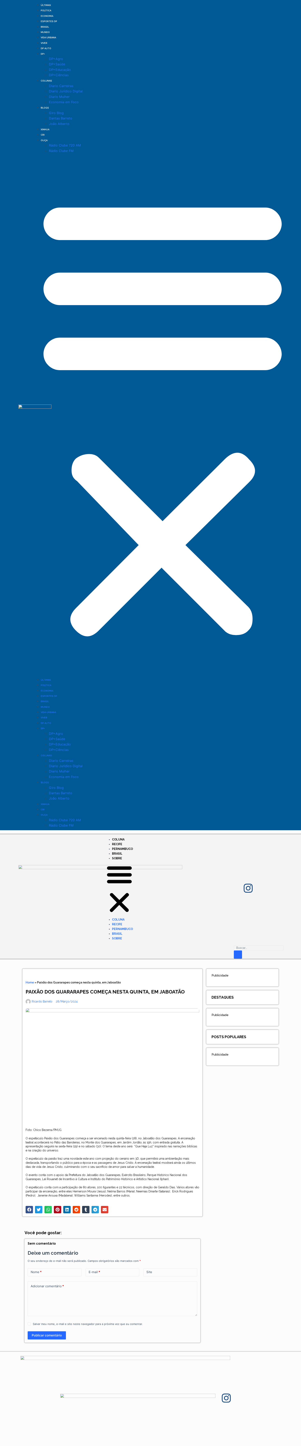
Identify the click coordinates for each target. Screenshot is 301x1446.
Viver (44, 43)
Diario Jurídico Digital (66, 91)
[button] (163, 415)
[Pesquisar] (238, 954)
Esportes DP (49, 21)
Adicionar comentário (47, 1286)
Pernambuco (122, 849)
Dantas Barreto (60, 118)
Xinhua (45, 129)
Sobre (117, 858)
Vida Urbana (48, 37)
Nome (36, 1272)
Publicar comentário (47, 1335)
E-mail (94, 1272)
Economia (47, 16)
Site (149, 1272)
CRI (43, 135)
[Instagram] (248, 888)
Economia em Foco (64, 102)
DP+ (43, 54)
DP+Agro (56, 59)
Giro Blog (56, 113)
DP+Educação (60, 70)
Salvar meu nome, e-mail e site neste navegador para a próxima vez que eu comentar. (88, 1324)
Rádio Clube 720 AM (65, 145)
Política (46, 10)
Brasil (45, 27)
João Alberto (59, 124)
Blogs (45, 108)
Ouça (44, 140)
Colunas (46, 80)
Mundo (45, 32)
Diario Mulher (59, 97)
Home (30, 982)
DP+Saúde (57, 64)
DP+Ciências (59, 75)
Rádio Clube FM (61, 151)
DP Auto (46, 48)
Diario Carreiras (61, 86)
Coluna (118, 839)
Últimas (46, 5)
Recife (117, 844)
